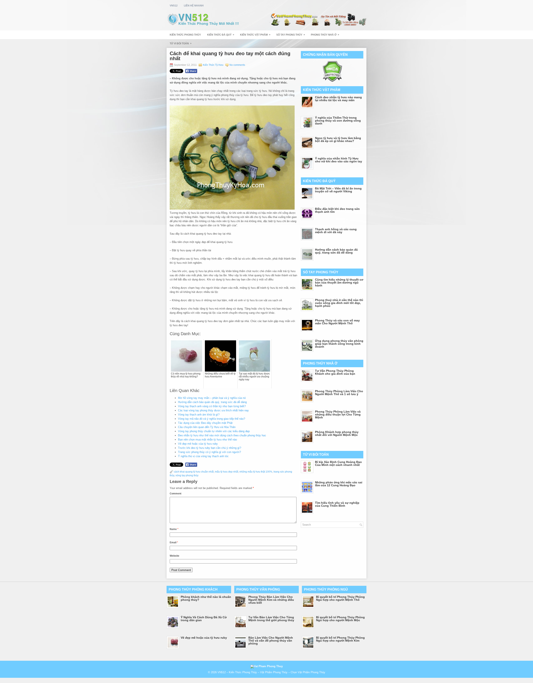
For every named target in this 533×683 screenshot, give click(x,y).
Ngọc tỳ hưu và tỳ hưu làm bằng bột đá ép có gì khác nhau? (338, 139)
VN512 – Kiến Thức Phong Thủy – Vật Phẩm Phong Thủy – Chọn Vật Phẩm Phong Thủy (271, 672)
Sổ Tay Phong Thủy (290, 34)
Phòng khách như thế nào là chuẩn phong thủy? (206, 598)
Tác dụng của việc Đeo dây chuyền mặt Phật (205, 422)
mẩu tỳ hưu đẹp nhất (226, 471)
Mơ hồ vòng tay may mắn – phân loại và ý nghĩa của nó (212, 397)
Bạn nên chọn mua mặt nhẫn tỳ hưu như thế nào (207, 439)
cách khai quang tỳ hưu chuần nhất (194, 471)
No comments (237, 64)
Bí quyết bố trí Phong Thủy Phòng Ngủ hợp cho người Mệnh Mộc (340, 619)
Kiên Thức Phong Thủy (185, 34)
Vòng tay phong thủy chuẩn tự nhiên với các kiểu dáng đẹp (214, 431)
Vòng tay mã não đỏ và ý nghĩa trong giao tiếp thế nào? (211, 418)
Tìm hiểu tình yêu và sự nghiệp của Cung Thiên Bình (337, 504)
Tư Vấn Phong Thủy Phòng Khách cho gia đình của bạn (335, 372)
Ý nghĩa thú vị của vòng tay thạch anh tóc (203, 456)
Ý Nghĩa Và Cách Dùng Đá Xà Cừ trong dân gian (204, 619)
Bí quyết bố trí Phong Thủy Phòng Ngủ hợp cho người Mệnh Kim (340, 639)
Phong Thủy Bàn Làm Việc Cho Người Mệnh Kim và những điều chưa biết (271, 599)
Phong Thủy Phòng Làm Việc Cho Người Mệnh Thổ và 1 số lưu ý (339, 392)
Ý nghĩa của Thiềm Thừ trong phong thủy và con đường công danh (338, 120)
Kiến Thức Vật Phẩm (255, 34)
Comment (175, 493)
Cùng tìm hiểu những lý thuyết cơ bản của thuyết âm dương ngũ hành (339, 282)
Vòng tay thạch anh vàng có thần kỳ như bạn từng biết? (212, 406)
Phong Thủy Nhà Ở (325, 34)
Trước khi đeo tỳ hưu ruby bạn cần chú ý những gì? (209, 447)
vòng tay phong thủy (187, 475)
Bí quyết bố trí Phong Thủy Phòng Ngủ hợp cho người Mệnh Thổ (340, 598)
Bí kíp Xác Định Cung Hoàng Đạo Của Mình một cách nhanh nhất (338, 463)
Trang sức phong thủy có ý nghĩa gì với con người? (209, 452)
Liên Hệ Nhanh (194, 5)
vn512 (174, 5)
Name (174, 529)
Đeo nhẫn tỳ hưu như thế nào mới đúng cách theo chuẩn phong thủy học (222, 435)
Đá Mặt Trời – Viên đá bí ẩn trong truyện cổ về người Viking (338, 190)
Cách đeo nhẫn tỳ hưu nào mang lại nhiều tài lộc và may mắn (338, 99)
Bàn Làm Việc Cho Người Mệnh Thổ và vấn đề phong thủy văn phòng (270, 640)
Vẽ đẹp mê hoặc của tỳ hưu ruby (198, 443)
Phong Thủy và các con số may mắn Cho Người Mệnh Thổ (337, 322)
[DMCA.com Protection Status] (332, 81)
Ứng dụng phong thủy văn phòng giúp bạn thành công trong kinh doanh (339, 343)
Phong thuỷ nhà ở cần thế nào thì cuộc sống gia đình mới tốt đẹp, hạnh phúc (339, 302)
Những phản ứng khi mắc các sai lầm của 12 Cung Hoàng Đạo (338, 484)
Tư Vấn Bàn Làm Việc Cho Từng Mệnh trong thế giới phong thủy (271, 619)
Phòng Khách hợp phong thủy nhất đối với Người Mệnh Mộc (337, 433)
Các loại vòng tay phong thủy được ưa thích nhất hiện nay (213, 410)
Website (174, 555)
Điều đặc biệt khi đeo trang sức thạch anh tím (337, 210)
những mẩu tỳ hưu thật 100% (255, 471)
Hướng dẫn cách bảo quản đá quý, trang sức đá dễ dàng (212, 402)
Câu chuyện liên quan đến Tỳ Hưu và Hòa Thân (206, 427)
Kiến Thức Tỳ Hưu (213, 64)
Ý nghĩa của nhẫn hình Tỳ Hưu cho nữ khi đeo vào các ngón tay (338, 160)
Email (174, 542)
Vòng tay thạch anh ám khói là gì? (198, 414)
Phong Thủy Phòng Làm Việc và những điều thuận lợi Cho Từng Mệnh (338, 414)
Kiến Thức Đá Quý (220, 34)
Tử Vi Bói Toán (181, 43)
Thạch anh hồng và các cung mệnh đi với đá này (336, 231)
